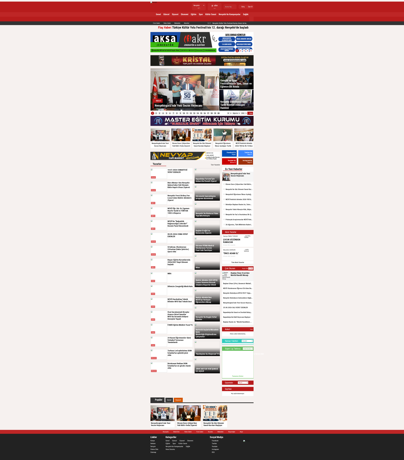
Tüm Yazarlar (215, 165)
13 (194, 113)
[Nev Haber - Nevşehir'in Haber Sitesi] (153, 2)
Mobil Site (176, 432)
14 (198, 113)
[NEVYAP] (185, 159)
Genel (158, 14)
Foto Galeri (156, 23)
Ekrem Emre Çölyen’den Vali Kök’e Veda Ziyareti (238, 184)
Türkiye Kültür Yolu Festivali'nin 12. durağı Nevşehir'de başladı (210, 27)
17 (208, 113)
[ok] (234, 7)
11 (187, 113)
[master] (202, 125)
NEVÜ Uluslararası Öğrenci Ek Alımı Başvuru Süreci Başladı (238, 288)
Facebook (214, 441)
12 (191, 113)
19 (215, 113)
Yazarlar (210, 432)
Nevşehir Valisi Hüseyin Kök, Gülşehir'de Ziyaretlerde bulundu (238, 209)
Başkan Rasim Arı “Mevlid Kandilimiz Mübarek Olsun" (238, 322)
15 (201, 113)
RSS (213, 452)
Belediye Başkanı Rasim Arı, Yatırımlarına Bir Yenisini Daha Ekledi (238, 204)
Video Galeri (167, 23)
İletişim (153, 446)
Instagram (215, 449)
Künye (152, 441)
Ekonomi (184, 14)
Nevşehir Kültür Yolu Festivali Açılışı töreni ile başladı (228, 23)
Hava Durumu (170, 449)
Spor (201, 14)
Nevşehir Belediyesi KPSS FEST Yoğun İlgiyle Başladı (238, 293)
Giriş (243, 7)
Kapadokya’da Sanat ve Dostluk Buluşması (238, 312)
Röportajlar (231, 432)
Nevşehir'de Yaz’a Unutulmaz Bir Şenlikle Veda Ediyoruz (238, 214)
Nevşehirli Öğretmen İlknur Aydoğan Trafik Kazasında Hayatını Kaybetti (238, 194)
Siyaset (175, 14)
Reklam (152, 443)
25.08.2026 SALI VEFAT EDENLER (235, 307)
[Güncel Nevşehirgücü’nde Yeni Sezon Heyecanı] (184, 110)
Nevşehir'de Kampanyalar (230, 14)
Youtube (214, 446)
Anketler (186, 23)
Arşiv (250, 113)
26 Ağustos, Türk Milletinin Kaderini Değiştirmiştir (238, 224)
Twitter (214, 443)
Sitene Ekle (154, 449)
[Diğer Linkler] (251, 19)
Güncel (166, 14)
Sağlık (245, 14)
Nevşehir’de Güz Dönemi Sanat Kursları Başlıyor (238, 189)
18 (212, 113)
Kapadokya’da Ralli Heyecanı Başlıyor (237, 317)
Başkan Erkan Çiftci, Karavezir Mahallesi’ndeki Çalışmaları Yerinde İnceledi (238, 283)
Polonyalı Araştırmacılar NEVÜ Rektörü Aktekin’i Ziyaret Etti (238, 219)
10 (184, 113)
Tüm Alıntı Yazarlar (237, 262)
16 (205, 113)
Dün (247, 268)
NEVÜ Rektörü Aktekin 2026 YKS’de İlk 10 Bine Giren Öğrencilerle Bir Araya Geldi (238, 199)
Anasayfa (165, 432)
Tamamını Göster (237, 376)
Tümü (251, 329)
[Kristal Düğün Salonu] (202, 65)
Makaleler (177, 23)
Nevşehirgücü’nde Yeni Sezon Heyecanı (237, 303)
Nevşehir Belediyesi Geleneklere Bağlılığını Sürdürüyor (238, 298)
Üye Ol (250, 7)
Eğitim (193, 14)
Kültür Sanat (210, 14)
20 (218, 113)
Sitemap (153, 452)
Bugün (244, 268)
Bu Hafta (250, 268)
